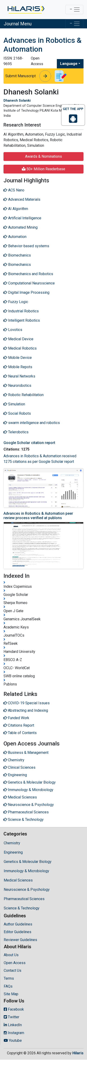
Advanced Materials (23, 199)
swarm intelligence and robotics (33, 423)
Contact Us (12, 970)
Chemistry (12, 843)
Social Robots (19, 413)
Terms (9, 978)
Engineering (13, 852)
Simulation (16, 404)
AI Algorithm (17, 209)
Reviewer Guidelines (20, 940)
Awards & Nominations (43, 156)
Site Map (11, 994)
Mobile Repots (19, 367)
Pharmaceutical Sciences (24, 899)
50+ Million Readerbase (45, 169)
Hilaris (78, 1053)
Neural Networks (21, 376)
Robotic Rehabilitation (25, 395)
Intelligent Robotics (23, 320)
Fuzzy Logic (17, 302)
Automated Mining (22, 227)
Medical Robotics (22, 348)
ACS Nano (15, 190)
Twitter (13, 1017)
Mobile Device (19, 357)
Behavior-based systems (28, 246)
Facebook (15, 1009)
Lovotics (14, 329)
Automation (16, 236)
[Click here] (26, 9)
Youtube (15, 1040)
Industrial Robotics (23, 311)
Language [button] (68, 63)
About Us (11, 955)
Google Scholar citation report (29, 443)
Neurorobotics (19, 385)
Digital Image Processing (28, 292)
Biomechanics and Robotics (30, 274)
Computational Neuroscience (31, 283)
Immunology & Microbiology (26, 871)
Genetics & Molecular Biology (28, 861)
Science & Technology (21, 908)
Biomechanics (19, 255)
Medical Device (20, 339)
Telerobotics (18, 432)
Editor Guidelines (17, 932)
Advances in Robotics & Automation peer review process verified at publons (38, 515)
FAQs (8, 986)
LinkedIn (14, 1025)
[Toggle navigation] (74, 9)
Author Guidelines (18, 924)
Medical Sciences (18, 880)
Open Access (15, 963)
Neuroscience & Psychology (27, 889)
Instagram (15, 1033)
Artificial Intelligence (24, 218)
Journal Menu (18, 24)
